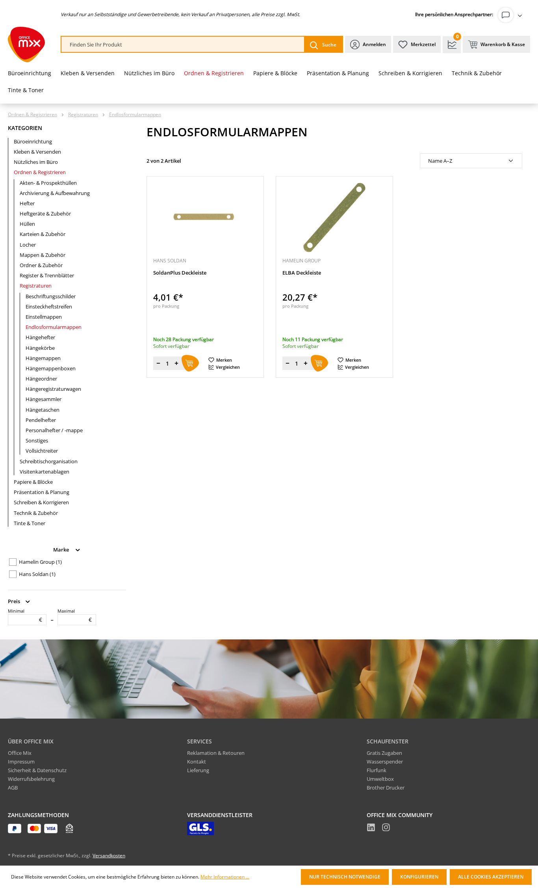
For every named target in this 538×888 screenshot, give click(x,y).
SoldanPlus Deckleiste (179, 272)
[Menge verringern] (158, 363)
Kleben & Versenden (37, 151)
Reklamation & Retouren (216, 752)
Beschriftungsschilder (51, 296)
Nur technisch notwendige (344, 876)
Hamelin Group (40, 561)
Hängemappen (43, 358)
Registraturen (36, 285)
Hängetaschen (42, 409)
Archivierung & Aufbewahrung (55, 193)
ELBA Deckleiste (301, 272)
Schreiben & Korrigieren (41, 502)
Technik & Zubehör (36, 512)
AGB (13, 787)
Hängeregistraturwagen (53, 388)
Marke (61, 549)
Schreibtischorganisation (49, 461)
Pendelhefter (41, 420)
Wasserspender (385, 761)
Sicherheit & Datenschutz (37, 770)
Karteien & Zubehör (42, 234)
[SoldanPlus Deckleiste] (205, 217)
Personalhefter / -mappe (54, 430)
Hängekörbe (40, 347)
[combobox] (182, 44)
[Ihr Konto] (511, 15)
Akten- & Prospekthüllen (48, 182)
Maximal (75, 615)
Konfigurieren (419, 876)
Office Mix (20, 752)
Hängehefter (40, 337)
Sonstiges (37, 440)
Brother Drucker (385, 787)
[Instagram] (386, 828)
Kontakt (196, 761)
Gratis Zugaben (384, 752)
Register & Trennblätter (47, 275)
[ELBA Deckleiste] (334, 217)
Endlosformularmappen (54, 327)
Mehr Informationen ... (224, 877)
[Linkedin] (371, 828)
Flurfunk (376, 770)
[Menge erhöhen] (176, 363)
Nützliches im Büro (36, 161)
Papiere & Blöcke (33, 481)
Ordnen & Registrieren (40, 172)
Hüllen (27, 223)
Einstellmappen (44, 316)
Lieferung (198, 770)
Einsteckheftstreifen (49, 306)
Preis (14, 600)
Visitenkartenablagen (44, 471)
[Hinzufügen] (190, 363)
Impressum (21, 761)
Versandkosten (109, 855)
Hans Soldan (37, 574)
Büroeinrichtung (33, 141)
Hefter (27, 203)
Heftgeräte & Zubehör (45, 213)
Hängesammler (43, 399)
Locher (28, 244)
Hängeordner (41, 378)
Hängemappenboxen (51, 368)
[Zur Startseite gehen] (26, 44)
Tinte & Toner (29, 523)
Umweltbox (380, 778)
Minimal (25, 615)
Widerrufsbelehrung (31, 778)
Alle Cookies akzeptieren (490, 876)
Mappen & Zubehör (42, 254)
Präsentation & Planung (41, 492)
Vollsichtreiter (42, 450)
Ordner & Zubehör (41, 265)
